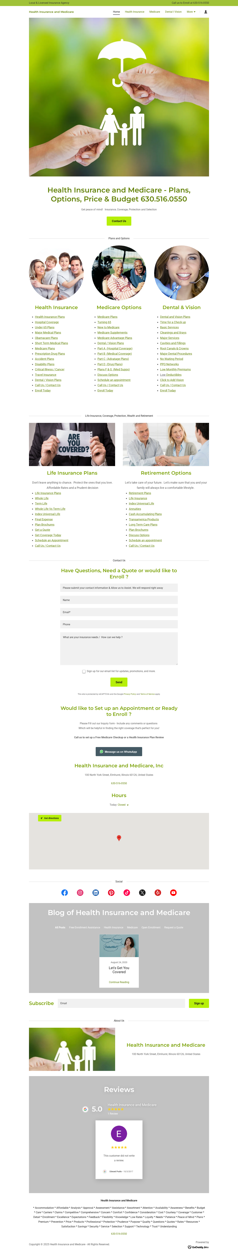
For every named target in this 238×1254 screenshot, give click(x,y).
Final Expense (44, 519)
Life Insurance (138, 498)
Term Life (41, 503)
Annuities (135, 509)
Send (119, 682)
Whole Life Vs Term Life (50, 509)
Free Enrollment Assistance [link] (84, 927)
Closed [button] (121, 804)
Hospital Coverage (47, 322)
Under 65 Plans (44, 327)
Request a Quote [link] (173, 927)
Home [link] (116, 11)
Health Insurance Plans (50, 316)
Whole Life (42, 498)
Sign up (199, 1003)
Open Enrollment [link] (151, 927)
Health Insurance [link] (134, 11)
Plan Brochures (44, 524)
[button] (191, 12)
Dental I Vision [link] (173, 11)
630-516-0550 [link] (201, 2)
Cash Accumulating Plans (145, 514)
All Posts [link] (60, 927)
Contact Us (119, 221)
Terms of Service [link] (147, 694)
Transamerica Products (144, 519)
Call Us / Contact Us (48, 545)
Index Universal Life (47, 514)
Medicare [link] (154, 11)
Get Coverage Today (48, 535)
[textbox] (119, 588)
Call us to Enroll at (182, 2)
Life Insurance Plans (48, 493)
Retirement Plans (140, 493)
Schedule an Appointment (51, 540)
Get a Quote (42, 529)
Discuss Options (139, 535)
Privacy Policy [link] (130, 694)
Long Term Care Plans (143, 524)
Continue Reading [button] (119, 982)
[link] (51, 11)
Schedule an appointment (145, 540)
